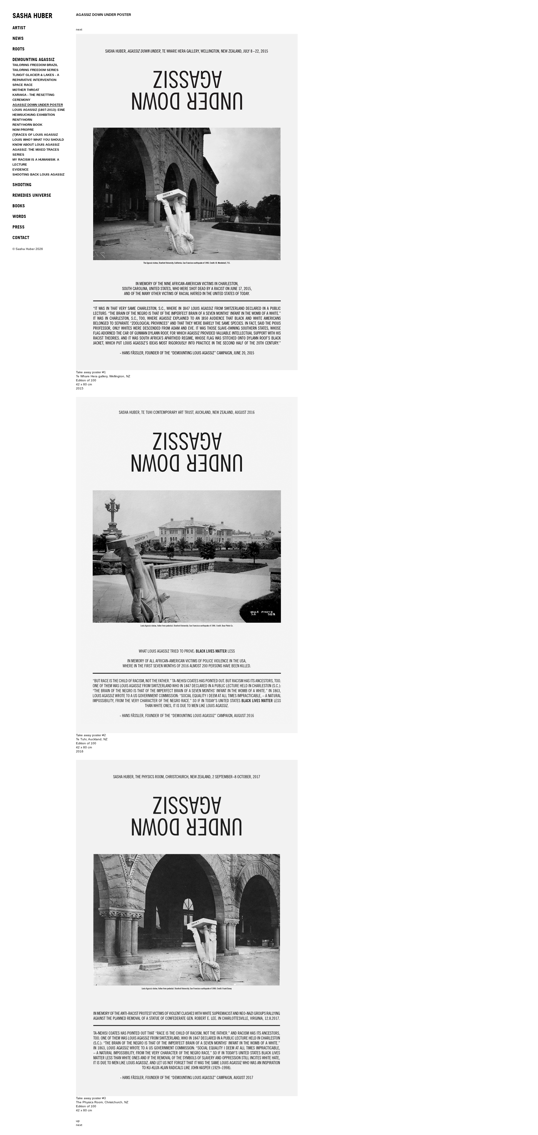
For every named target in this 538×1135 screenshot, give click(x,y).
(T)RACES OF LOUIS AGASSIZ (35, 134)
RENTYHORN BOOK (27, 124)
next (79, 29)
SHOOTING (21, 184)
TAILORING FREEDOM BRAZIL (35, 65)
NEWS (18, 38)
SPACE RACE (22, 85)
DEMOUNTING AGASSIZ (33, 59)
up (78, 1121)
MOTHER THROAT (25, 90)
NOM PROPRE (23, 129)
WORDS (19, 216)
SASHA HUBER (32, 16)
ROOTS (18, 48)
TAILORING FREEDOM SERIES (35, 70)
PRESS (18, 226)
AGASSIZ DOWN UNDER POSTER (37, 104)
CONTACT (20, 237)
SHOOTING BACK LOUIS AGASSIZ (38, 174)
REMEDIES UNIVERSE (31, 195)
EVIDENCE (20, 169)
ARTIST (19, 27)
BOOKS (18, 205)
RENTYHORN (22, 119)
